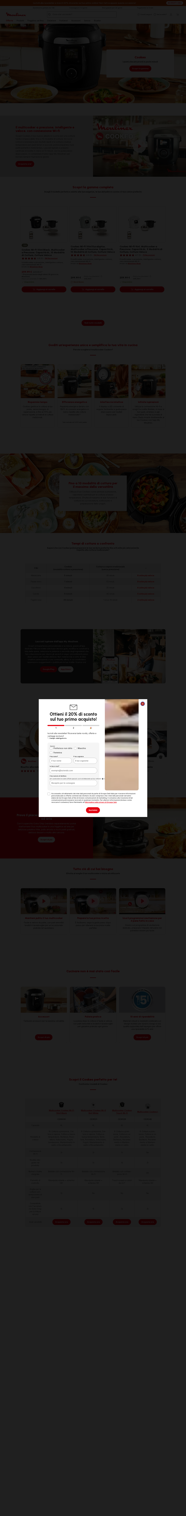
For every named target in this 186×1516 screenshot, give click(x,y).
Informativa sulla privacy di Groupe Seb (101, 802)
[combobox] (61, 761)
